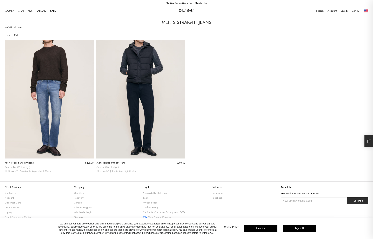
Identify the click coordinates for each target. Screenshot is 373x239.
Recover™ (79, 198)
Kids (30, 11)
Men (21, 11)
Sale (53, 11)
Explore (41, 11)
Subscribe (357, 201)
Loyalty (344, 11)
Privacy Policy (150, 202)
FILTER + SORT (12, 35)
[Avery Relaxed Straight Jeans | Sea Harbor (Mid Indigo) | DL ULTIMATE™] (49, 99)
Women (10, 11)
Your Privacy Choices (159, 217)
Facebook (217, 198)
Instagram (217, 193)
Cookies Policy (150, 207)
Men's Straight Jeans (13, 27)
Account (332, 11)
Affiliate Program (83, 207)
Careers (78, 202)
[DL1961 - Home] (186, 10)
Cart (355, 11)
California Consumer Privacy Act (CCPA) (164, 212)
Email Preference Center (18, 217)
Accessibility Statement (155, 193)
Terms (146, 198)
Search (320, 11)
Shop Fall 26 (201, 3)
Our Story (79, 193)
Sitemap (78, 217)
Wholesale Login (83, 212)
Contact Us (10, 193)
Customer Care (13, 202)
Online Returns (12, 207)
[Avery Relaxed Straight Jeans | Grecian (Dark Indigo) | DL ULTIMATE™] (140, 99)
